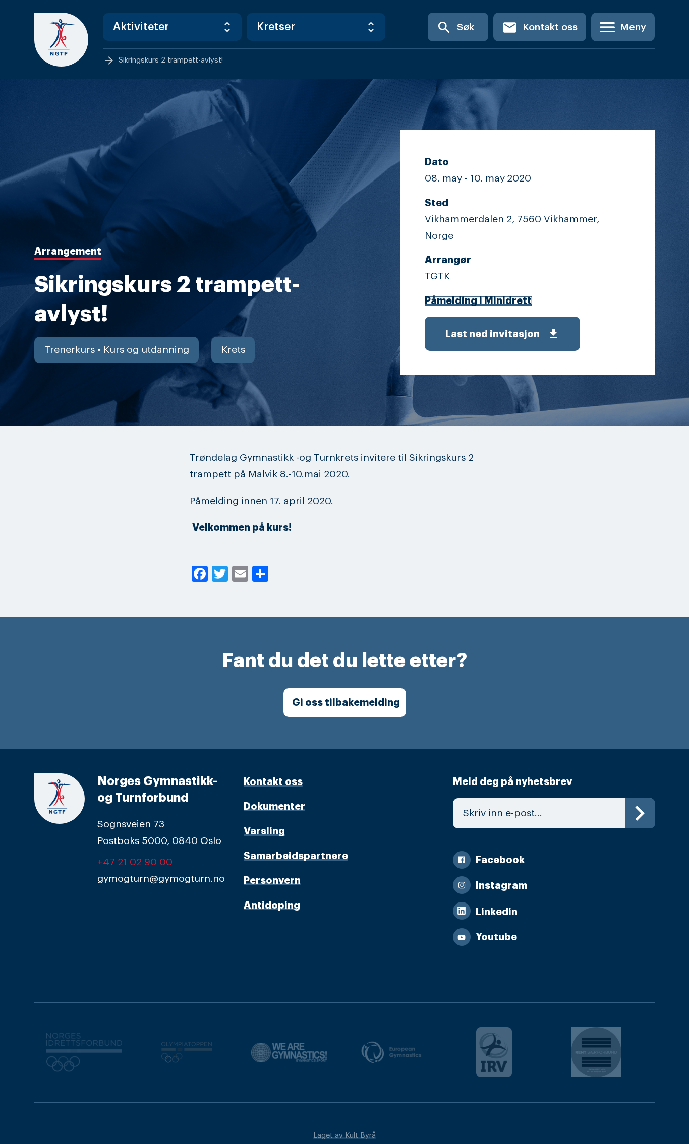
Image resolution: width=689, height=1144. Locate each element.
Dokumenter (274, 806)
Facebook (500, 860)
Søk (455, 27)
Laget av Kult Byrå (344, 1135)
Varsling (264, 831)
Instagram (501, 885)
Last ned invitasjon (502, 334)
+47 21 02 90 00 (135, 862)
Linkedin (497, 912)
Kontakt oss (540, 27)
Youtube (496, 937)
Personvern (272, 880)
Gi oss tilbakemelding (346, 702)
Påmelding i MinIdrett (478, 301)
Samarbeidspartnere (296, 856)
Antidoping (272, 905)
